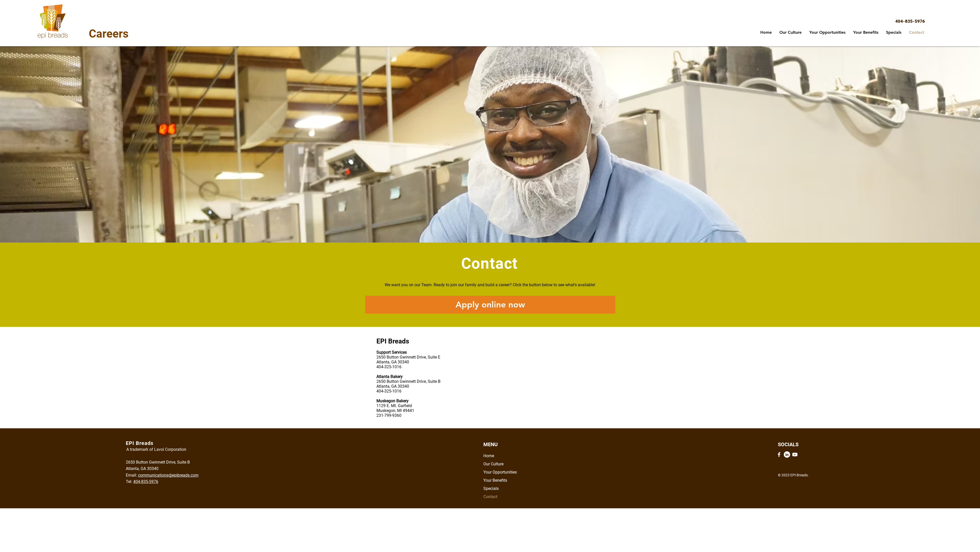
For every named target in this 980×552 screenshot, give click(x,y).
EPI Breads (392, 341)
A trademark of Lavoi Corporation (156, 449)
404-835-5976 (910, 21)
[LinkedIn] (787, 454)
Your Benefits (495, 480)
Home (488, 455)
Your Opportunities (500, 472)
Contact (490, 496)
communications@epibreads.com (168, 475)
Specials (491, 488)
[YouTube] (795, 454)
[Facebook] (779, 454)
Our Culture (493, 464)
